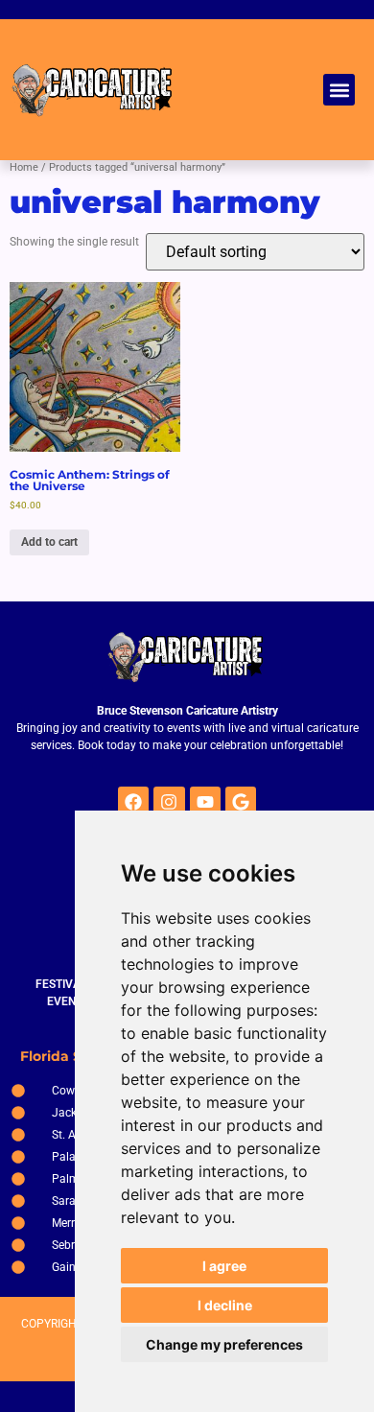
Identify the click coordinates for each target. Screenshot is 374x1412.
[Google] (240, 802)
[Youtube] (205, 802)
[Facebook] (133, 802)
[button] (339, 90)
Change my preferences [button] (224, 1344)
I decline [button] (225, 1305)
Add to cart (49, 542)
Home (24, 167)
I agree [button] (224, 1266)
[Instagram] (168, 802)
